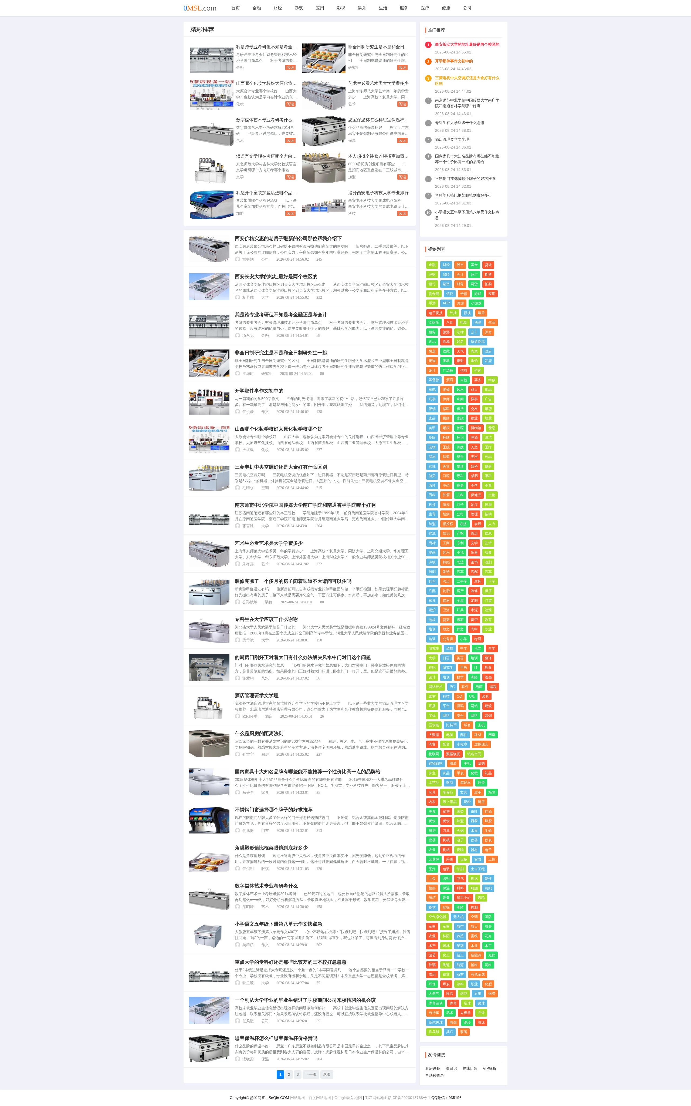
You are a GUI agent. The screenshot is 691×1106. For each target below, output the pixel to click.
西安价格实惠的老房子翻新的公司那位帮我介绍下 (288, 238)
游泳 (481, 1022)
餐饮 (432, 821)
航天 (474, 927)
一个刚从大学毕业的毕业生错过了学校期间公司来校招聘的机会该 (305, 1000)
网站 (474, 706)
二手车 (462, 581)
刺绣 (446, 572)
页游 (460, 303)
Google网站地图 (348, 1097)
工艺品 (434, 783)
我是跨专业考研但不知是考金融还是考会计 (281, 314)
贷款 (488, 265)
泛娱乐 (434, 322)
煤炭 (446, 984)
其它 (449, 1032)
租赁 (460, 409)
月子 (460, 505)
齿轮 (481, 898)
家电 (432, 390)
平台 (446, 706)
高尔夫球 (436, 1022)
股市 (460, 265)
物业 (474, 418)
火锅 (460, 831)
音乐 (446, 552)
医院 (446, 447)
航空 (460, 927)
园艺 (432, 955)
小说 (460, 552)
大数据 (434, 735)
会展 (477, 524)
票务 (477, 380)
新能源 (476, 955)
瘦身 (460, 485)
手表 (460, 773)
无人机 (458, 917)
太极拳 (465, 1013)
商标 (432, 543)
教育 (488, 620)
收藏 (446, 341)
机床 (474, 878)
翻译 (488, 658)
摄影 (460, 361)
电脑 (449, 735)
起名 (460, 341)
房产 (460, 591)
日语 (446, 658)
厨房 (265, 754)
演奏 (488, 552)
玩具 (432, 792)
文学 (240, 177)
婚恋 (488, 409)
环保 (432, 984)
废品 (432, 418)
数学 (460, 677)
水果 (474, 831)
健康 (446, 8)
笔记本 (465, 783)
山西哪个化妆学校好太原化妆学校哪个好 (278, 429)
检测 (474, 907)
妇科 (474, 466)
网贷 (474, 284)
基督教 (434, 380)
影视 (341, 8)
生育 (432, 514)
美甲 (432, 428)
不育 (488, 485)
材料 (460, 888)
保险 (446, 275)
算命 (488, 332)
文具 (463, 792)
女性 (432, 466)
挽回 (432, 437)
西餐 (474, 821)
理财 (432, 275)
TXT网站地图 (376, 1097)
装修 (269, 602)
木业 (474, 946)
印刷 (460, 869)
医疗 (425, 8)
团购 (481, 763)
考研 (477, 639)
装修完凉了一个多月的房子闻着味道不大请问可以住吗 (293, 581)
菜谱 (446, 811)
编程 (493, 687)
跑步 (467, 1022)
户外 (481, 1013)
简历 (474, 533)
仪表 (488, 840)
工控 (491, 859)
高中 (474, 629)
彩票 (474, 351)
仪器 (432, 840)
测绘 (474, 677)
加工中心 (464, 898)
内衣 (432, 802)
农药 (432, 974)
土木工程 (478, 869)
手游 (432, 303)
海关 (488, 927)
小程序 (462, 744)
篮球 (481, 1003)
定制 (474, 601)
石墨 (477, 993)
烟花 (463, 993)
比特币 (451, 725)
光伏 (491, 955)
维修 (491, 380)
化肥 (488, 984)
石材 (460, 974)
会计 (460, 275)
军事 (432, 927)
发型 (488, 361)
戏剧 (488, 562)
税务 (463, 524)
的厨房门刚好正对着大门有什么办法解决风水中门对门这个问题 (303, 657)
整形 (460, 457)
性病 (446, 514)
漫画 (432, 552)
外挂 (453, 313)
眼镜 (265, 869)
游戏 (298, 8)
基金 (474, 265)
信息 (463, 370)
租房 (488, 591)
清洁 (488, 437)
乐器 (474, 552)
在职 (432, 667)
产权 (460, 533)
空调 (265, 488)
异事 (474, 399)
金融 (256, 8)
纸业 (474, 984)
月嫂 (460, 447)
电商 (479, 687)
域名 (467, 725)
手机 (467, 763)
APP (446, 303)
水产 (432, 946)
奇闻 (460, 399)
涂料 (460, 984)
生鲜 (488, 831)
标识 (460, 437)
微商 (449, 783)
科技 (352, 213)
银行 (432, 284)
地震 (488, 418)
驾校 (449, 648)
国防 (488, 917)
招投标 (448, 524)
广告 (488, 399)
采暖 (449, 859)
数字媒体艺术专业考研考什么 (264, 119)
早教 (463, 667)
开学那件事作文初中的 (259, 391)
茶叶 (474, 811)
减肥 (474, 476)
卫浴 (446, 610)
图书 (474, 562)
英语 (460, 658)
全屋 (460, 601)
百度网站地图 (320, 1097)
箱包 (491, 792)
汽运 (446, 581)
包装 (446, 869)
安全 (460, 716)
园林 (446, 946)
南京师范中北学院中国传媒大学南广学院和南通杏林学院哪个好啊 (305, 505)
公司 (467, 8)
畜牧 (474, 936)
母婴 (446, 457)
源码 (460, 706)
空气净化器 (437, 917)
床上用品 (450, 802)
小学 (463, 639)
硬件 (488, 878)
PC (452, 687)
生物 (491, 495)
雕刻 (432, 572)
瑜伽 (453, 1022)
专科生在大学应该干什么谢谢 (266, 619)
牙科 (460, 476)
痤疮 (446, 505)
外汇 (474, 275)
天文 (474, 447)
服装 (453, 763)
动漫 (477, 322)
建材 (446, 601)
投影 (432, 888)
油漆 (488, 610)
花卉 (488, 936)
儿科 (460, 495)
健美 (432, 476)
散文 (446, 629)
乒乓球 (434, 1032)
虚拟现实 (481, 744)
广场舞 (448, 370)
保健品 (476, 495)
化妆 (240, 104)
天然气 (434, 993)
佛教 (446, 361)
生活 (383, 8)
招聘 (488, 514)
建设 (488, 706)
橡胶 (491, 993)
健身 (488, 466)
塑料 (474, 965)
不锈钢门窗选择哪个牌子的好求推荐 (274, 809)
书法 (460, 562)
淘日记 (451, 1068)
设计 (432, 370)
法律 (460, 332)
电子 (460, 840)
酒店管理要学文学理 (257, 695)
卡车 (491, 581)
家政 (460, 418)
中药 (446, 485)
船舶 (474, 888)
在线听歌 (469, 1068)
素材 (432, 696)
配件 (463, 735)
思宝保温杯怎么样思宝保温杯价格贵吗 (276, 1038)
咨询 (477, 370)
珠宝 (432, 773)
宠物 (432, 361)
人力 (491, 524)
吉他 (463, 380)
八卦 (449, 322)
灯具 (460, 610)
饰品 (446, 773)
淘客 (432, 744)
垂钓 (474, 361)
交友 (474, 409)
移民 (446, 409)
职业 (488, 629)
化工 (446, 955)
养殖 (460, 936)
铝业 (446, 974)
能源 (460, 965)
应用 (320, 8)
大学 (265, 297)
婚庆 (446, 428)
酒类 (460, 811)
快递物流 (478, 341)
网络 (446, 716)
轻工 (460, 955)
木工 (488, 946)
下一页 (311, 1074)
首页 (235, 8)
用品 (488, 390)
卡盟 (463, 294)
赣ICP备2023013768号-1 (409, 1097)
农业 (432, 850)
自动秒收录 (434, 1075)
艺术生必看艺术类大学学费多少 (378, 83)
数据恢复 (453, 754)
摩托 (477, 581)
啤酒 (474, 437)
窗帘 (474, 620)
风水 (265, 678)
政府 (488, 351)
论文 (477, 648)
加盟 (352, 177)
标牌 (446, 437)
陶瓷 (446, 965)
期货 (488, 275)
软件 (465, 687)
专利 (460, 543)
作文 (265, 412)
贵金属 (434, 294)
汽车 (460, 572)
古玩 (432, 341)
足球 (467, 1003)
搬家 (460, 620)
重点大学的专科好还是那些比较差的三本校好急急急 (291, 962)
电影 (463, 322)
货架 (446, 620)
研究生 (354, 67)
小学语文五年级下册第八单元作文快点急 (278, 924)
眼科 (488, 476)
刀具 (446, 831)
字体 (432, 716)
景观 (460, 946)
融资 (446, 284)
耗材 (477, 735)
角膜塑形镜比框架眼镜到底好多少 (271, 847)
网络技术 (436, 687)
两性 (432, 485)
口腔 (446, 476)
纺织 (488, 888)
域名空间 (474, 754)
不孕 (474, 485)
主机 (481, 725)
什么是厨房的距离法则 (259, 733)
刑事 (432, 399)
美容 (474, 457)
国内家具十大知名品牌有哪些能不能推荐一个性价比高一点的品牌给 (308, 771)
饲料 (488, 965)
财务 (460, 284)
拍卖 (488, 284)
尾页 (327, 1074)
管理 (474, 514)
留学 (491, 648)
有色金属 (478, 974)
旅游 (446, 332)
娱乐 (362, 8)
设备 (463, 859)
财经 (277, 8)
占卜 (474, 332)
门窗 (265, 831)
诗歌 (432, 562)
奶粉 (467, 802)
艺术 (352, 104)
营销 (488, 716)
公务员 (448, 639)
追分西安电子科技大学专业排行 (378, 192)
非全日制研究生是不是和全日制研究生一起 (281, 352)
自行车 (434, 1013)
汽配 (474, 572)
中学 (463, 648)
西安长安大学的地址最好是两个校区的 (276, 276)
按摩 (488, 505)
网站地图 (297, 1097)
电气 (460, 878)
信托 (449, 294)
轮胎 (446, 591)
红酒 (488, 811)
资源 (432, 533)
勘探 (446, 907)
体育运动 (436, 1003)
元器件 (434, 859)
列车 (432, 581)
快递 (432, 351)
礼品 (488, 773)
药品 (488, 457)
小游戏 (476, 303)
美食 (432, 811)
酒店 (269, 716)
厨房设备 (432, 1068)
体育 (453, 1003)
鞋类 (481, 783)
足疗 (474, 505)
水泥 (474, 610)
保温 (352, 140)
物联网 (434, 754)
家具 (265, 793)
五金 (432, 878)
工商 (446, 543)
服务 (404, 8)
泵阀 (463, 1032)
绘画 (488, 677)
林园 (446, 936)
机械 (446, 840)
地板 (432, 620)
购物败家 (436, 763)
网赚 (491, 735)
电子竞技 (436, 313)
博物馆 (476, 428)
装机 (485, 696)
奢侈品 (448, 792)
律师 (446, 399)
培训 (432, 629)
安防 (477, 859)
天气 (460, 351)
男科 (432, 495)
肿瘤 (446, 495)
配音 (446, 744)
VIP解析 (489, 1068)
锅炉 (432, 610)
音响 (460, 850)
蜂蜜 (488, 821)
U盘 (472, 696)
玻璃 (432, 965)
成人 (474, 390)
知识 (446, 533)
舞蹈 (446, 562)
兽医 (460, 428)
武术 (449, 1013)
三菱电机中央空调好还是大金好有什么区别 (281, 467)
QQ (459, 696)
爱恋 (491, 428)
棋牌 (446, 418)
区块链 (434, 725)
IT (475, 667)
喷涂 (449, 993)
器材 (474, 850)
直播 (432, 706)
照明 (446, 878)
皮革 (477, 792)
